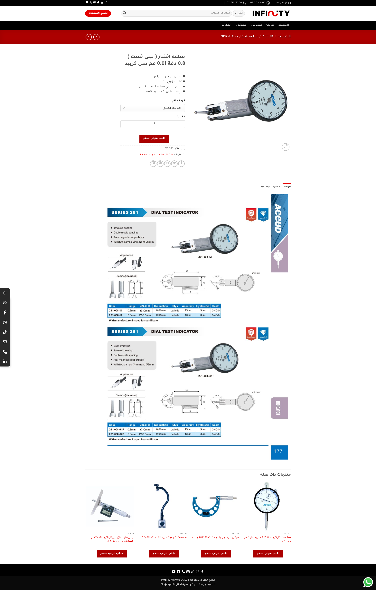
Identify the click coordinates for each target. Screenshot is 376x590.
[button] (285, 147)
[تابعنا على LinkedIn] (178, 572)
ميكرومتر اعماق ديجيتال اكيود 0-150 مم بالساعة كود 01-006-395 (112, 539)
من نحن (270, 25)
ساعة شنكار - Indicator (239, 37)
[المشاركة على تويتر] (174, 163)
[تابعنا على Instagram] (102, 2)
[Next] (86, 523)
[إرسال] (124, 13)
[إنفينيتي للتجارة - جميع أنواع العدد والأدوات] (271, 13)
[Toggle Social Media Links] (5, 293)
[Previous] (291, 523)
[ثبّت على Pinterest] (160, 163)
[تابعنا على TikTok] (98, 2)
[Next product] (96, 37)
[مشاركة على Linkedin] (153, 163)
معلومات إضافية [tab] (270, 187)
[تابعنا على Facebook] (106, 2)
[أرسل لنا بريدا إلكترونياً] (94, 2)
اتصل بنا (226, 25)
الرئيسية (283, 25)
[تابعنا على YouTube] (87, 2)
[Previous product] (89, 37)
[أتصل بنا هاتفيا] (91, 2)
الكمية (181, 117)
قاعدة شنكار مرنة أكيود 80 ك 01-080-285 (164, 537)
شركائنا (242, 25)
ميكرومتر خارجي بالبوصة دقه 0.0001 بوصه (215, 537)
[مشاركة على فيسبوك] (181, 163)
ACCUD (268, 37)
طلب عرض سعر (154, 138)
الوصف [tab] (287, 187)
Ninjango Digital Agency (176, 584)
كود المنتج (178, 101)
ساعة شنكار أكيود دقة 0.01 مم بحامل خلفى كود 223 (267, 539)
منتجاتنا (257, 25)
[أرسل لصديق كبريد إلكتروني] (167, 163)
